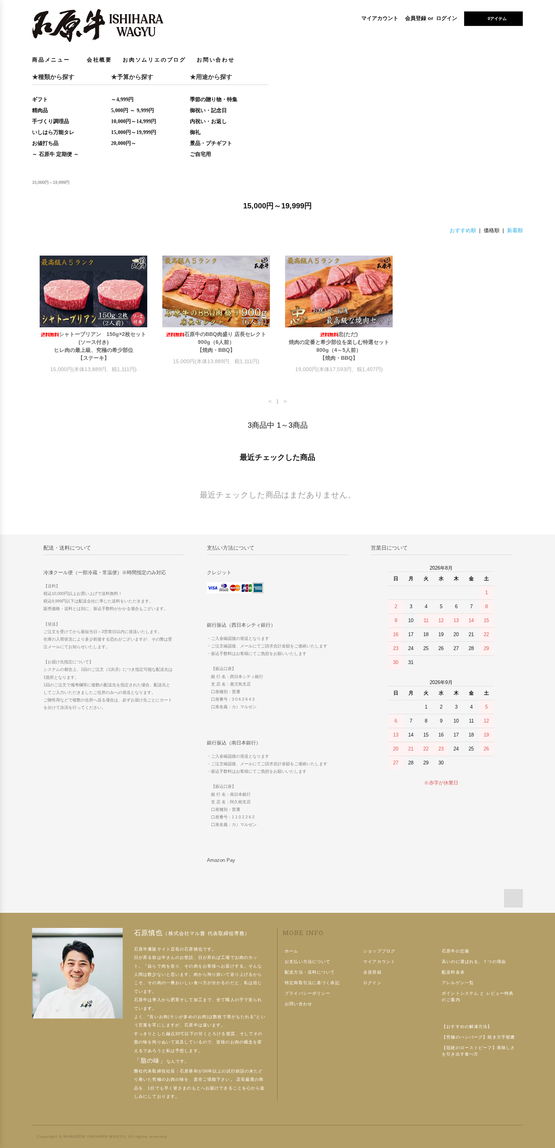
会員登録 (415, 18)
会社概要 (99, 59)
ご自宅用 (200, 154)
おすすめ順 (463, 230)
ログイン (446, 18)
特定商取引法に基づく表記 (312, 982)
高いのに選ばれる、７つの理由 (474, 961)
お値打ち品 (45, 143)
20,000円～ (123, 143)
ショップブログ (379, 951)
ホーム (291, 951)
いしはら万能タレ (53, 132)
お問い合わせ (216, 59)
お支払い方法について (307, 961)
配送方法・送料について (310, 972)
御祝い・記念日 (208, 110)
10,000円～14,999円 (133, 121)
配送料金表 (453, 972)
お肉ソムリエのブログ (154, 59)
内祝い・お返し (208, 121)
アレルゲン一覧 (458, 982)
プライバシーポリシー (307, 993)
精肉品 (40, 110)
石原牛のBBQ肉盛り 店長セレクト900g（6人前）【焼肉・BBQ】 (225, 342)
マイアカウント (379, 18)
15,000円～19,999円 (133, 132)
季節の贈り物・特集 (213, 99)
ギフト (40, 99)
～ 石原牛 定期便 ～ (55, 154)
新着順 (515, 230)
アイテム (497, 18)
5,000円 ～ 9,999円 (132, 110)
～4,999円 (122, 99)
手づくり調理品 (50, 121)
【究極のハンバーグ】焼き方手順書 (478, 1037)
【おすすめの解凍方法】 (467, 1026)
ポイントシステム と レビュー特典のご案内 (477, 996)
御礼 (195, 132)
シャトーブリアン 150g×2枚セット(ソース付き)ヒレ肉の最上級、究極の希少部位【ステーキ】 (100, 346)
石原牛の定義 (455, 951)
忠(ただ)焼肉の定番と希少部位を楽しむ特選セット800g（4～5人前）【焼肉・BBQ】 (339, 346)
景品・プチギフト (211, 143)
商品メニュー (51, 59)
